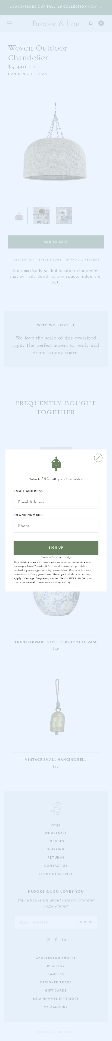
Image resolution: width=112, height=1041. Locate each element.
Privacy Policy (60, 582)
